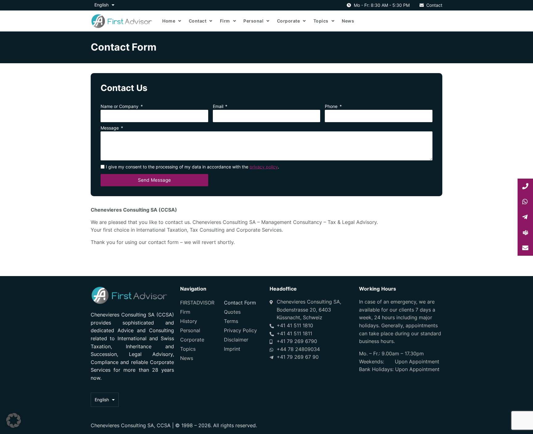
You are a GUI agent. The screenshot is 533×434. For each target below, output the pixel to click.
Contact (198, 20)
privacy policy (264, 166)
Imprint (232, 349)
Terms (231, 321)
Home (168, 20)
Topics (320, 20)
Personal (253, 20)
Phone (332, 106)
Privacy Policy (240, 330)
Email (219, 106)
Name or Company (120, 106)
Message (110, 128)
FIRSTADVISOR (197, 303)
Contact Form (240, 303)
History (188, 321)
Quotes (232, 312)
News (348, 20)
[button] (13, 420)
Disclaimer (236, 340)
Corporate (288, 20)
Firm (225, 20)
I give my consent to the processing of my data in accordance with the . (192, 166)
